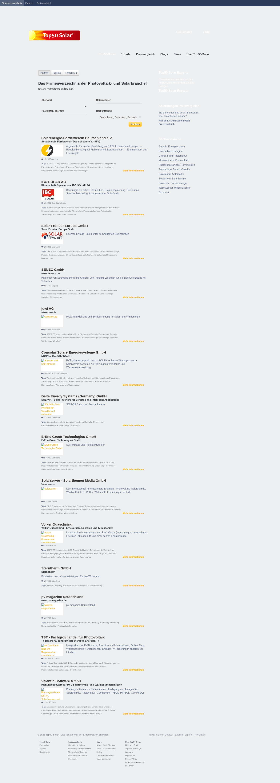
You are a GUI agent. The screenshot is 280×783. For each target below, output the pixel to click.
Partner (44, 72)
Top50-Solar (173, 90)
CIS (48, 251)
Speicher (45, 297)
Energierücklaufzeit (81, 550)
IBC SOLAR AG (53, 182)
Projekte (45, 255)
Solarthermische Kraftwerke (53, 557)
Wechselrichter (69, 214)
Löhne (54, 502)
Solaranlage (58, 171)
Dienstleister (59, 290)
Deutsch (183, 38)
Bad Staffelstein (59, 203)
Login (206, 31)
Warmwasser (73, 385)
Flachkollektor (53, 378)
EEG (67, 164)
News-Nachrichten (49, 626)
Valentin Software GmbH (61, 681)
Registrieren (184, 31)
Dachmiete (58, 663)
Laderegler (54, 211)
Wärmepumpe (62, 385)
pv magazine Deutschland (62, 597)
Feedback (129, 766)
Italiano (200, 38)
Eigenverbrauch (66, 251)
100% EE (51, 164)
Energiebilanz (85, 707)
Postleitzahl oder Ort (53, 111)
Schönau (56, 658)
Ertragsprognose (92, 506)
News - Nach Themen (106, 745)
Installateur (181, 155)
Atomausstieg (53, 208)
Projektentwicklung (57, 255)
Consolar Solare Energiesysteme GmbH (73, 352)
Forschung (79, 422)
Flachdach (98, 663)
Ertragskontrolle (102, 208)
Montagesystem (71, 666)
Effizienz (70, 208)
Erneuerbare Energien (64, 167)
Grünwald (56, 247)
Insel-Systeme (63, 338)
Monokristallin (65, 211)
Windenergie (46, 341)
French (192, 38)
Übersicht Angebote (76, 745)
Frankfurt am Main (59, 373)
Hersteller (113, 290)
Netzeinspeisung (105, 167)
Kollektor (87, 378)
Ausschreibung (62, 334)
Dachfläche (74, 334)
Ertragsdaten (80, 167)
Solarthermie (74, 381)
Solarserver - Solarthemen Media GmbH (73, 480)
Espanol (196, 38)
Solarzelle (116, 510)
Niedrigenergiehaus (100, 378)
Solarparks (46, 469)
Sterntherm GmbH (56, 568)
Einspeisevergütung (78, 164)
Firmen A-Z (71, 72)
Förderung (104, 290)
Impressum (130, 755)
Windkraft (57, 341)
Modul (87, 251)
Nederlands (208, 38)
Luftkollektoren (73, 710)
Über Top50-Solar (133, 742)
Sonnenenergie (81, 171)
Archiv (99, 752)
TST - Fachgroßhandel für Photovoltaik (73, 637)
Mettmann (56, 458)
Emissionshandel (95, 164)
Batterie (62, 208)
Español (189, 734)
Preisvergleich (75, 742)
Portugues (204, 38)
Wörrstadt (56, 330)
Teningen (56, 417)
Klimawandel (92, 167)
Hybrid (53, 338)
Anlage (50, 663)
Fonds (112, 208)
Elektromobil (85, 334)
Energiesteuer (109, 164)
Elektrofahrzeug (72, 707)
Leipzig (55, 286)
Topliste (56, 72)
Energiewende (47, 167)
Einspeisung (74, 622)
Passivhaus (114, 378)
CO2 (70, 550)
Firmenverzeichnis (12, 3)
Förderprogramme (108, 506)
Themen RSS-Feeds (105, 755)
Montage (99, 462)
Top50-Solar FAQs (133, 749)
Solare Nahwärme (60, 381)
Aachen (54, 159)
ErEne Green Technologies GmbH (68, 437)
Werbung (129, 752)
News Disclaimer (104, 759)
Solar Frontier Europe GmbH (64, 226)
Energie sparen (80, 290)
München (56, 581)
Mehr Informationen (133, 170)
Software (111, 710)
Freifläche (45, 338)
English (188, 38)
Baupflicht (60, 164)
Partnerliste (44, 745)
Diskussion (59, 622)
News (99, 742)
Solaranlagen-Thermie (77, 755)
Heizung (70, 378)
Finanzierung (93, 290)
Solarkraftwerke (89, 255)
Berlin (54, 545)
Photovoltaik (46, 171)
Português (200, 734)
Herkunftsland (104, 111)
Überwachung (47, 258)
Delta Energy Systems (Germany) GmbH (74, 396)
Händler (62, 378)
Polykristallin (106, 211)
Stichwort (47, 100)
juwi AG (47, 308)
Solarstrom (68, 171)
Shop (68, 255)
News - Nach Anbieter (106, 749)
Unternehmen (103, 100)
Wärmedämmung (95, 585)
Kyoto (79, 553)
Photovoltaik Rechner (77, 752)
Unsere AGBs (131, 759)
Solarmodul (57, 214)
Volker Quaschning (56, 524)
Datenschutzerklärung (134, 762)
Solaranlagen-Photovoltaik (79, 749)
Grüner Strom (166, 155)
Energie (94, 334)
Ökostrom (164, 192)
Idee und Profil (131, 745)
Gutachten (71, 462)
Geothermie (62, 710)
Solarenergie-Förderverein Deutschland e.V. (76, 138)
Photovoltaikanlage (91, 211)
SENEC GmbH (52, 270)
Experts (29, 3)
